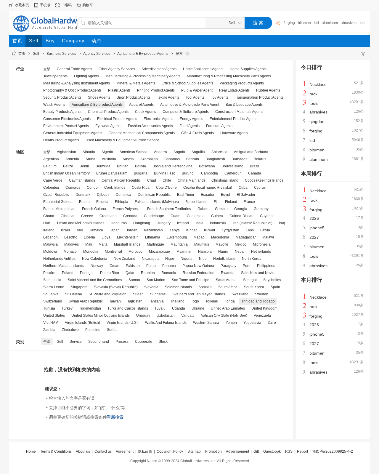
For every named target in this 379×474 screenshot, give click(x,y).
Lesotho (70, 237)
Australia (109, 159)
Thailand (177, 301)
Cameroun (233, 173)
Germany (261, 209)
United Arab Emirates (228, 308)
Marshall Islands (127, 244)
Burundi (188, 173)
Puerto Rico (109, 273)
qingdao (317, 121)
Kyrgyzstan (230, 230)
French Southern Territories (169, 209)
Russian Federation (198, 273)
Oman (114, 266)
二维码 (66, 5)
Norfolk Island (224, 259)
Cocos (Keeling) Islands (264, 180)
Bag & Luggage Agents (244, 105)
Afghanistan (66, 152)
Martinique (155, 244)
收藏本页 (22, 5)
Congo (92, 187)
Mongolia (90, 251)
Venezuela (262, 315)
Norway (97, 266)
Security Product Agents (62, 97)
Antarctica (219, 152)
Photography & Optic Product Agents (72, 90)
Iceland (183, 223)
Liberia (89, 237)
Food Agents (189, 126)
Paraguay (228, 266)
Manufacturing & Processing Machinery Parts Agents (229, 76)
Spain (275, 287)
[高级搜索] (276, 23)
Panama (169, 266)
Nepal (240, 251)
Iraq (282, 223)
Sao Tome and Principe (190, 280)
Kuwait (209, 230)
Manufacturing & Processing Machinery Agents (142, 76)
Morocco (135, 251)
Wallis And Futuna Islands (166, 323)
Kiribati (191, 230)
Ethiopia (121, 202)
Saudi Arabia (226, 280)
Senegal (250, 280)
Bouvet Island (232, 166)
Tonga (230, 301)
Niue (203, 259)
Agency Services (96, 54)
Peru (246, 266)
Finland (231, 202)
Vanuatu (188, 315)
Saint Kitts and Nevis (257, 273)
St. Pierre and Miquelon (107, 294)
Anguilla (198, 152)
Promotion (213, 451)
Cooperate (143, 342)
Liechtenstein (128, 237)
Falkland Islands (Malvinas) (157, 202)
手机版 (45, 5)
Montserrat (113, 251)
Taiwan (115, 301)
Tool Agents (195, 97)
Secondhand (98, 342)
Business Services (61, 54)
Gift (256, 451)
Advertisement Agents (159, 69)
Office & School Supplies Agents (187, 83)
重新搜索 (115, 417)
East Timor (185, 195)
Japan (115, 230)
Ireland (48, 230)
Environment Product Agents (66, 126)
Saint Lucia (52, 280)
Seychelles (272, 280)
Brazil (254, 166)
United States (54, 315)
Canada (254, 173)
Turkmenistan (90, 308)
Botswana (207, 166)
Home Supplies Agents (248, 69)
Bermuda (103, 166)
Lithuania (152, 237)
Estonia (102, 202)
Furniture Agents (219, 126)
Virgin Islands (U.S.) (123, 323)
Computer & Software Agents (186, 112)
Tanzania (156, 301)
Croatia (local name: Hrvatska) (207, 187)
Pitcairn (49, 273)
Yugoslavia (252, 323)
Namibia (205, 251)
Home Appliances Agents (203, 69)
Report (302, 451)
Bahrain (192, 159)
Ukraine (198, 308)
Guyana (266, 216)
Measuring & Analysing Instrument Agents (76, 83)
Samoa (134, 280)
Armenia (72, 159)
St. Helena (73, 294)
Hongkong (141, 223)
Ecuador (207, 195)
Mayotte (222, 244)
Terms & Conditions (56, 451)
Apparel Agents (141, 105)
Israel (65, 230)
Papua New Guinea (198, 266)
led (316, 23)
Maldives (71, 244)
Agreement (125, 451)
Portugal (87, 273)
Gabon (202, 209)
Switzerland (52, 301)
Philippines (266, 266)
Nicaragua (150, 259)
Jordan (131, 230)
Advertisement (237, 451)
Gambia (221, 209)
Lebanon (50, 237)
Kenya (174, 230)
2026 (314, 218)
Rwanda (228, 273)
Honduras (119, 223)
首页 (21, 54)
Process (122, 342)
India (199, 223)
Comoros (72, 187)
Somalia (205, 287)
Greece (87, 216)
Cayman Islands (82, 180)
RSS (289, 451)
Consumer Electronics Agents (67, 119)
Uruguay (143, 315)
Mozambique (159, 251)
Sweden (261, 294)
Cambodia (209, 173)
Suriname (158, 294)
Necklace (318, 84)
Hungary (164, 223)
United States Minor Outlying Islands (100, 315)
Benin (84, 166)
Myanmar (184, 251)
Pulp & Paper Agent (197, 90)
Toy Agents (219, 97)
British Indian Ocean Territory (66, 173)
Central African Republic (121, 180)
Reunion (148, 273)
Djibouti (103, 195)
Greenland (108, 216)
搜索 (179, 54)
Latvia (265, 230)
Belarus (260, 159)
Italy (79, 230)
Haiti (47, 223)
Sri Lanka (51, 294)
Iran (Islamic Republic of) (252, 223)
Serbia (112, 330)
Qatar (130, 273)
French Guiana (94, 209)
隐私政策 (145, 451)
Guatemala (196, 216)
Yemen (231, 323)
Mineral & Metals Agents (135, 83)
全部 (46, 69)
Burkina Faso (164, 173)
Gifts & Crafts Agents (197, 133)
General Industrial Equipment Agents (72, 133)
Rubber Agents (268, 90)
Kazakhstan (153, 230)
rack (313, 94)
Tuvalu (160, 308)
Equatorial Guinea (58, 202)
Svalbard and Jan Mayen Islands (198, 294)
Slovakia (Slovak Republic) (116, 287)
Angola (179, 152)
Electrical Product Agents (117, 119)
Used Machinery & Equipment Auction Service (122, 140)
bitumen (304, 23)
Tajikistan (134, 301)
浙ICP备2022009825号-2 (332, 451)
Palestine (92, 330)
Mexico (240, 244)
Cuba (243, 187)
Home (31, 451)
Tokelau (211, 301)
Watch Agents (54, 105)
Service (76, 342)
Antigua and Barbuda (251, 152)
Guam (175, 216)
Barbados (239, 159)
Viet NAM (50, 323)
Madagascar (246, 237)
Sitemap (194, 451)
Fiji (216, 202)
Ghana (48, 216)
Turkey (67, 308)
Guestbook (272, 451)
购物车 (87, 5)
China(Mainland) (191, 180)
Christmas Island (224, 180)
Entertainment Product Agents (233, 119)
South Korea (254, 287)
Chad (151, 180)
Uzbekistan (166, 315)
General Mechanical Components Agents (142, 133)
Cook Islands (114, 187)
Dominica (123, 195)
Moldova (50, 251)
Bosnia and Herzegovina (172, 166)
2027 (314, 237)
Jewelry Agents (55, 76)
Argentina (51, 159)
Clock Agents (145, 112)
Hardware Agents (234, 133)
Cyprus (260, 187)
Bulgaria (140, 173)
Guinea (217, 216)
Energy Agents (191, 119)
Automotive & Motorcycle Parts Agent (189, 105)
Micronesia (262, 244)
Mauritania (179, 244)
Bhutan (123, 166)
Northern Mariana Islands (63, 266)
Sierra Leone (53, 287)
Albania (89, 152)
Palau (151, 266)
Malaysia (50, 244)
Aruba (90, 159)
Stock (163, 342)
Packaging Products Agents (242, 83)
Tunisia (49, 308)
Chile (167, 180)
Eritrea (84, 202)
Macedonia (220, 237)
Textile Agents (168, 97)
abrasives (348, 23)
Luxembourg (177, 237)
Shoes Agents (99, 97)
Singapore (79, 287)
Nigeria (186, 259)
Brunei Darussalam (111, 173)
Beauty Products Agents (62, 112)
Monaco (70, 251)
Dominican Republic (154, 195)
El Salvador (246, 195)
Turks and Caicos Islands (127, 308)
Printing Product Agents (156, 90)
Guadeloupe (154, 216)
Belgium (50, 166)
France (249, 202)
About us (83, 451)
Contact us (103, 451)
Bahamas (172, 159)
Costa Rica (141, 187)
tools (313, 103)
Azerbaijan (149, 159)
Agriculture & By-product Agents (142, 54)
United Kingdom (264, 308)
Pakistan (133, 266)
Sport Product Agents (133, 97)
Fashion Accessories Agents (150, 126)
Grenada (130, 216)
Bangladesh (215, 159)
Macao (199, 237)
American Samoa (133, 152)
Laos (250, 230)
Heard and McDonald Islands (80, 223)
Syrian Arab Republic (86, 301)
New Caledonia (94, 259)
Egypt (225, 195)
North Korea (251, 259)
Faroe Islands (196, 202)
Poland (67, 273)
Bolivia (140, 166)
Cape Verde (52, 180)
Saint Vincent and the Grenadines (95, 280)
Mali (88, 244)
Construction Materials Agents (239, 112)
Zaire (272, 323)
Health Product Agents (61, 140)
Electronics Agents (158, 119)
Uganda (178, 308)
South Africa (227, 287)
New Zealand (124, 259)
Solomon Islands (178, 287)
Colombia (51, 187)
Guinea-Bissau (241, 216)
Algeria (107, 152)
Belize (68, 166)
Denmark (83, 195)
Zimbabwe (70, 330)
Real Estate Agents (234, 90)
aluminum (330, 23)
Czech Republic (56, 195)
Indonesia (218, 223)
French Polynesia (127, 209)
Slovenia (151, 287)
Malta (103, 244)
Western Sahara (206, 323)
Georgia (240, 209)
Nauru (223, 251)
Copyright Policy (170, 451)
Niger (169, 259)
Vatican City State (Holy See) (224, 315)
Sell (36, 54)
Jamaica (96, 230)
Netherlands (261, 251)
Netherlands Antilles (59, 259)
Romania (168, 273)
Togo (195, 301)
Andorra (160, 152)
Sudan (138, 294)
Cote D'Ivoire (166, 187)
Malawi (268, 237)
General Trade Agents (74, 69)
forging (289, 23)
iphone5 (317, 227)
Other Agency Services (117, 69)
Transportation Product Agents (259, 97)
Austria (128, 159)
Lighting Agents (86, 76)
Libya (106, 237)
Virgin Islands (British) (82, 323)
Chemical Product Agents (108, 112)
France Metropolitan (59, 209)
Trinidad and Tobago (258, 301)
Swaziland (240, 294)
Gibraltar (68, 216)
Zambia (49, 330)
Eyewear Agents (108, 126)
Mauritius (201, 244)
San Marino (156, 280)
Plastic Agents (119, 90)
